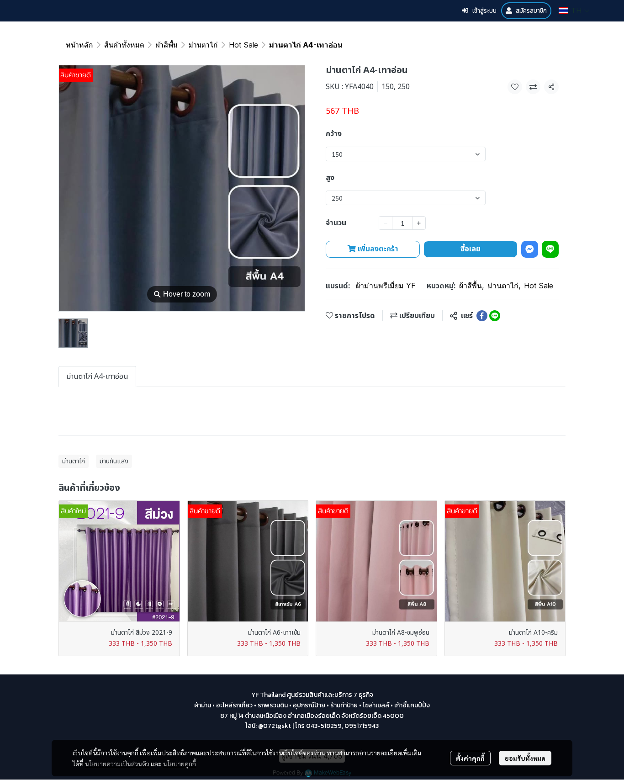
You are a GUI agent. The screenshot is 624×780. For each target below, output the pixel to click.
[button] (574, 10)
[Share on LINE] (494, 315)
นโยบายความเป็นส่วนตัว (117, 763)
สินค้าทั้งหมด (124, 44)
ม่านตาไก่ (203, 44)
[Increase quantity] (418, 223)
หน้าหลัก (79, 44)
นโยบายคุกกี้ (179, 763)
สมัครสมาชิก (531, 11)
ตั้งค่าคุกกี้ (470, 758)
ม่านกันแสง (114, 461)
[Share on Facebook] (481, 315)
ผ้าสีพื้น (166, 44)
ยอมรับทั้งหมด (525, 758)
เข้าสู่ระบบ (484, 11)
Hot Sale (243, 44)
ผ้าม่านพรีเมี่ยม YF (386, 285)
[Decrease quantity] (385, 223)
